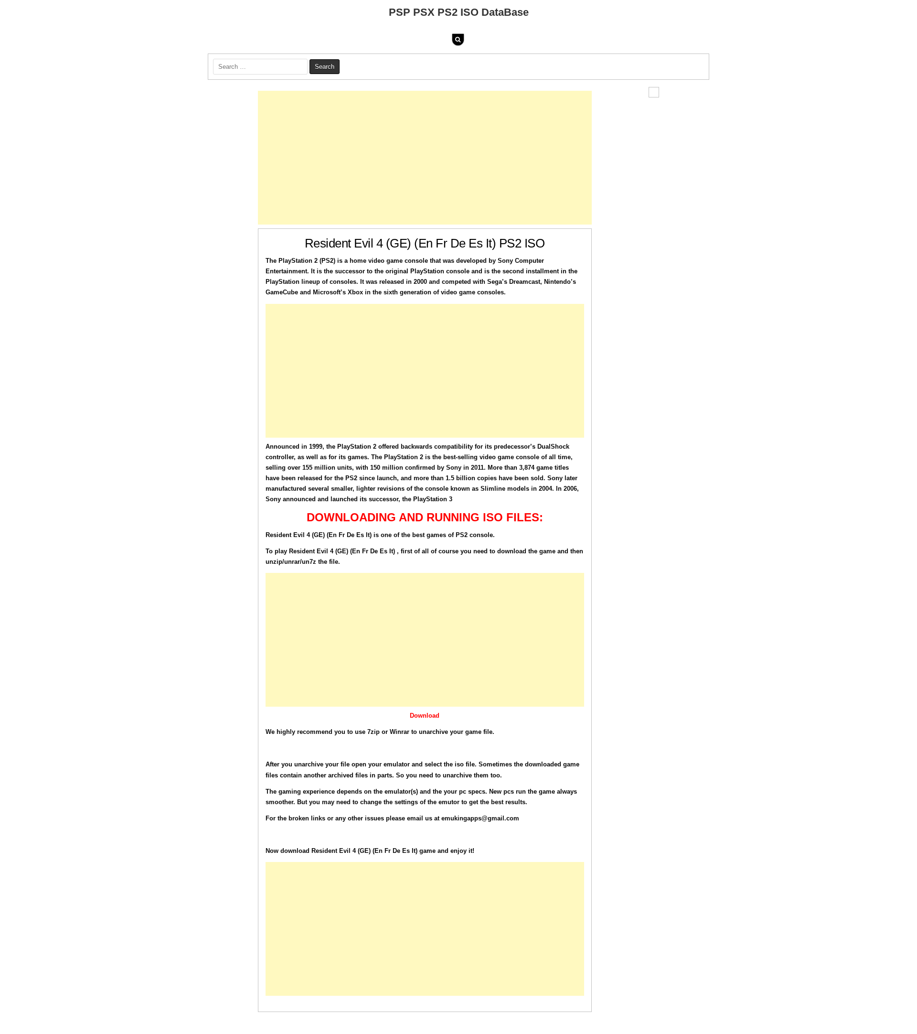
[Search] (458, 39)
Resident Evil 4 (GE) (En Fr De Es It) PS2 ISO (425, 243)
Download (424, 715)
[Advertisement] (425, 158)
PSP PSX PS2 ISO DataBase (459, 12)
